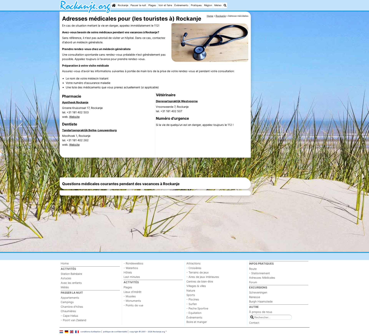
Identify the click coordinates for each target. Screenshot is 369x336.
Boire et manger (196, 321)
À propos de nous (260, 311)
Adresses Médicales (262, 277)
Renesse (254, 297)
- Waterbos (131, 268)
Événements (181, 5)
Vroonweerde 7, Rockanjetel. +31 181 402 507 (172, 109)
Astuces (66, 278)
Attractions (193, 263)
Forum (253, 282)
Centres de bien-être (199, 281)
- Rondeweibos (133, 263)
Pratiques (196, 5)
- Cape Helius (69, 315)
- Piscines (192, 299)
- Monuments (132, 300)
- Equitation (193, 312)
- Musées (130, 296)
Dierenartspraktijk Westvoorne (177, 101)
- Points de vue (133, 305)
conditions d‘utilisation (91, 331)
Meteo (218, 5)
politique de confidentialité (115, 331)
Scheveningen (258, 292)
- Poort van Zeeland (73, 320)
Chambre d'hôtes (72, 306)
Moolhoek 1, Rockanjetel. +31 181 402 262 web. (76, 140)
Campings (67, 302)
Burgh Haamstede (261, 301)
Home (65, 263)
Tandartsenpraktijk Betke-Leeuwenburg (89, 130)
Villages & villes (196, 286)
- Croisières (193, 268)
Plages (152, 5)
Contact (254, 322)
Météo (65, 287)
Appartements (70, 297)
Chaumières (68, 311)
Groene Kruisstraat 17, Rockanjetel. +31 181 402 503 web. (82, 112)
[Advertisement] (280, 100)
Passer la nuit (138, 5)
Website (74, 116)
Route (253, 268)
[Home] (113, 5)
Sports (190, 295)
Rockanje (123, 5)
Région (208, 5)
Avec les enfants (71, 282)
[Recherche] (225, 5)
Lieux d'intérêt (132, 291)
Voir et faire (165, 5)
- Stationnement (259, 273)
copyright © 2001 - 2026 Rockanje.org (147, 331)
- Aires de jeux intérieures (202, 276)
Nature (190, 290)
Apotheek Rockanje (75, 102)
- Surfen (191, 304)
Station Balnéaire (71, 273)
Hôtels (128, 272)
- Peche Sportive (197, 308)
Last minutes (132, 276)
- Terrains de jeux (197, 272)
